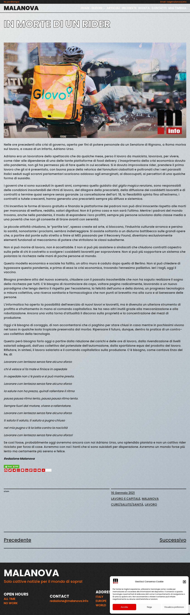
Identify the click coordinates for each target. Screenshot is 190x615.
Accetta (124, 607)
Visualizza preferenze (174, 607)
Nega (149, 607)
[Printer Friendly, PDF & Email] (11, 466)
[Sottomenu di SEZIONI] (104, 8)
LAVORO (151, 504)
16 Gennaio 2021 (123, 493)
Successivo (173, 540)
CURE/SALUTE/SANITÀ (127, 504)
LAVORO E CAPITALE (125, 499)
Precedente (17, 540)
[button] (184, 581)
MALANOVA (21, 8)
